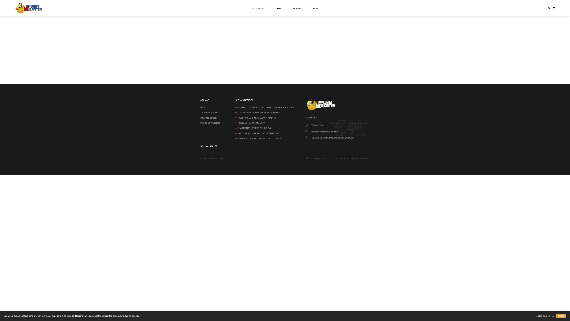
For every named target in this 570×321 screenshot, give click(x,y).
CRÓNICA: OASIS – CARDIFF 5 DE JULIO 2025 (260, 138)
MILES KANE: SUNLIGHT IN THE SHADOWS (259, 133)
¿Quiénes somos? (208, 118)
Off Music (297, 8)
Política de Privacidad (210, 123)
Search (222, 158)
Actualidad (257, 8)
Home (203, 107)
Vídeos (277, 8)
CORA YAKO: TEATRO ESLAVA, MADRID (257, 118)
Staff (315, 8)
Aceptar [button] (561, 316)
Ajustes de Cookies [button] (544, 316)
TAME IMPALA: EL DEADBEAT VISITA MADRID (259, 112)
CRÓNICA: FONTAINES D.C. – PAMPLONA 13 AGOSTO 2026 (266, 107)
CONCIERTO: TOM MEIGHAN (251, 123)
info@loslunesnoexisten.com (324, 131)
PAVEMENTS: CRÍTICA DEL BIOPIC (254, 128)
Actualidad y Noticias (210, 112)
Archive (212, 158)
